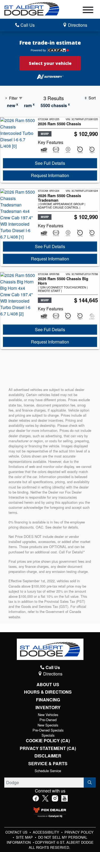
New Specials (48, 725)
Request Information (50, 175)
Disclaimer (47, 755)
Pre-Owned (48, 719)
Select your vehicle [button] (50, 63)
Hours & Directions (48, 692)
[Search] (90, 782)
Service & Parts (47, 763)
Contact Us (17, 832)
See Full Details (50, 163)
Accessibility (46, 832)
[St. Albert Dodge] (31, 8)
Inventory (48, 707)
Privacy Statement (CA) (48, 748)
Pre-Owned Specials (48, 730)
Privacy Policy (79, 832)
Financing (48, 699)
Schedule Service (48, 770)
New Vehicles (48, 714)
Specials (48, 735)
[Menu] (88, 11)
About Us (48, 684)
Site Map (25, 837)
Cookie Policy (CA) (48, 740)
